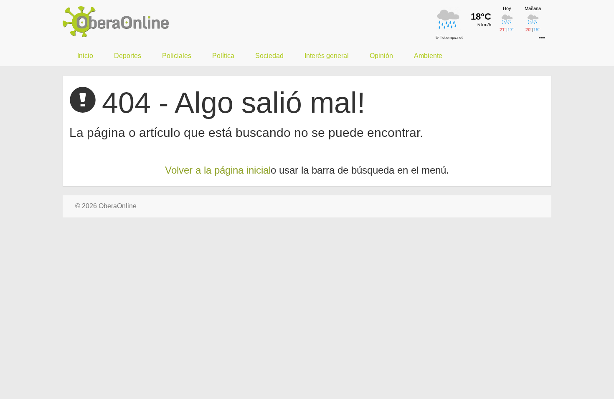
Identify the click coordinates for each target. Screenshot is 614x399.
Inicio (85, 55)
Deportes (127, 55)
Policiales (176, 55)
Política (223, 55)
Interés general (326, 55)
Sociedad (269, 55)
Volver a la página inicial (218, 170)
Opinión (381, 55)
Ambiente (428, 55)
